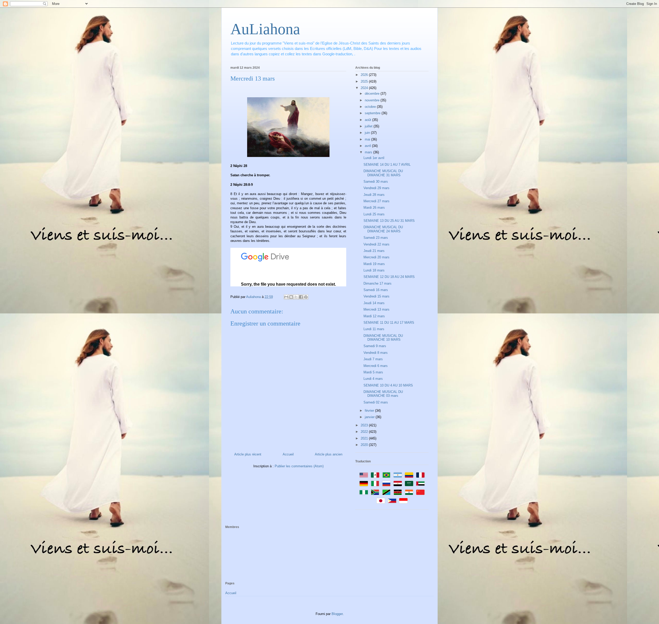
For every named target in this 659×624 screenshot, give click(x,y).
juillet (369, 126)
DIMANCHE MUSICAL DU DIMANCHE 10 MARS (383, 338)
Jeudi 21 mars (374, 251)
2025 (365, 81)
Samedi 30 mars (375, 181)
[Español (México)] (375, 475)
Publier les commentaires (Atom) (299, 466)
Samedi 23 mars (375, 238)
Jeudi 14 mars (374, 303)
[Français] (420, 475)
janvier (370, 417)
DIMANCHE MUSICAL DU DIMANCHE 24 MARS (383, 229)
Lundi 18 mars (374, 270)
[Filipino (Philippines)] (392, 501)
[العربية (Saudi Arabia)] (409, 483)
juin (368, 133)
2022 (365, 432)
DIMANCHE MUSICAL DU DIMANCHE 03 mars (383, 394)
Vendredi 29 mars (376, 188)
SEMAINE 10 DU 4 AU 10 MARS (388, 385)
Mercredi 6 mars (375, 366)
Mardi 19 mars (374, 264)
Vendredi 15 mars (376, 296)
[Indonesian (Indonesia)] (403, 501)
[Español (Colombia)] (409, 475)
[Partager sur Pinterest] (305, 297)
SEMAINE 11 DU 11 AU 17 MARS (388, 322)
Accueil (288, 454)
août (368, 120)
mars (369, 152)
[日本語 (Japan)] (380, 501)
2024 (365, 88)
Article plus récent (247, 454)
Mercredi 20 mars (376, 257)
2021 (365, 438)
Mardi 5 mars (373, 372)
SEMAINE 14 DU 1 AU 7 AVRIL (387, 164)
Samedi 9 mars (374, 346)
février (370, 410)
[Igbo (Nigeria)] (363, 492)
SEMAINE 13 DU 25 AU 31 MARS (389, 221)
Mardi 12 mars (374, 316)
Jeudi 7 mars (373, 359)
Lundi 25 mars (374, 214)
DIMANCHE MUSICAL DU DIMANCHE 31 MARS (383, 173)
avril (368, 146)
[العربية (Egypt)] (397, 483)
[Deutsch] (363, 483)
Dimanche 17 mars (377, 283)
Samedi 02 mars (375, 402)
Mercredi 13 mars (376, 309)
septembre (373, 113)
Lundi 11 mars (373, 329)
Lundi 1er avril (373, 158)
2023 (365, 425)
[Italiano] (375, 483)
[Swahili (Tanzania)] (386, 492)
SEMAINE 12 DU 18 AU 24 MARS (389, 277)
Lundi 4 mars (373, 379)
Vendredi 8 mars (375, 353)
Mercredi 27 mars (376, 201)
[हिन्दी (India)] (409, 492)
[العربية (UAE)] (420, 483)
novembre (372, 100)
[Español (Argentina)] (397, 475)
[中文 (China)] (420, 492)
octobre (371, 107)
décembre (372, 93)
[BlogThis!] (291, 297)
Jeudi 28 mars (374, 195)
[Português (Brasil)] (386, 475)
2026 (365, 75)
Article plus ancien (328, 454)
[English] (363, 475)
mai (368, 139)
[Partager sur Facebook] (301, 297)
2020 (365, 445)
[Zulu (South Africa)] (375, 492)
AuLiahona (265, 29)
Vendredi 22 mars (376, 244)
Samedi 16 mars (375, 290)
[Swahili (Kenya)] (397, 492)
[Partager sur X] (296, 297)
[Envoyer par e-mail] (286, 297)
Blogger (337, 614)
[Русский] (386, 483)
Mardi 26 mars (374, 207)
